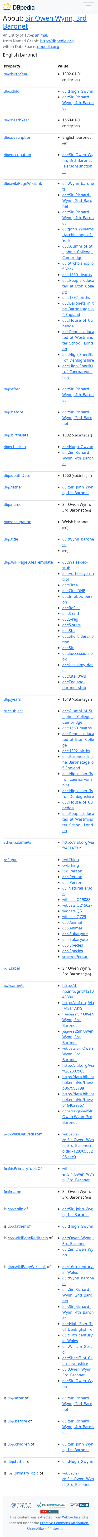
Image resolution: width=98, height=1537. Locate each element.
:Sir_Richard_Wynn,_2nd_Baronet (77, 200)
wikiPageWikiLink (23, 183)
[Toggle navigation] (88, 7)
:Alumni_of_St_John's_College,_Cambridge (77, 252)
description (17, 137)
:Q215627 (77, 905)
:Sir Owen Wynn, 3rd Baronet (78, 1019)
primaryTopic (23, 1473)
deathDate (17, 475)
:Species (72, 945)
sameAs (17, 842)
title (11, 539)
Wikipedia (70, 1517)
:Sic (68, 647)
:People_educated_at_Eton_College (78, 286)
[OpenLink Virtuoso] (21, 1504)
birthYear (16, 74)
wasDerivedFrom (23, 1134)
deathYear (16, 120)
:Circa (70, 585)
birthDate (16, 435)
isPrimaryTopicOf (23, 1168)
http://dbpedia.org (57, 40)
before (13, 412)
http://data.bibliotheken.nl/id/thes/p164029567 (78, 1099)
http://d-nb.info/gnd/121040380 (78, 991)
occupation (17, 154)
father (13, 487)
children (15, 446)
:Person (72, 871)
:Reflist (71, 607)
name (12, 504)
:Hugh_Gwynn (77, 91)
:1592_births (76, 297)
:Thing (70, 859)
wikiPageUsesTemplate (28, 562)
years (12, 699)
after (12, 389)
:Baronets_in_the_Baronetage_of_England (78, 309)
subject (13, 710)
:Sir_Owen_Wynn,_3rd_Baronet (78, 1174)
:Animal (72, 922)
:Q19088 (76, 899)
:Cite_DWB (74, 676)
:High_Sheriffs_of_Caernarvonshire (77, 371)
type (10, 859)
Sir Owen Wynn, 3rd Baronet (45, 22)
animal (41, 35)
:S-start (71, 624)
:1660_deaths (77, 274)
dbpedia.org (48, 46)
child (12, 91)
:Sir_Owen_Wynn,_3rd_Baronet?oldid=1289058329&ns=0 (78, 1145)
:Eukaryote (75, 933)
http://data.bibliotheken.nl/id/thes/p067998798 (78, 1082)
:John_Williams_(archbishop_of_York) (78, 234)
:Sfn (68, 630)
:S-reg (70, 619)
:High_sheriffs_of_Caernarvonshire (77, 779)
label (12, 968)
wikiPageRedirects (28, 1237)
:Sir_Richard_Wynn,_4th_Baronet (78, 102)
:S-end (70, 613)
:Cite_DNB (73, 590)
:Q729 (74, 916)
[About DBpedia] (18, 7)
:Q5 (72, 911)
